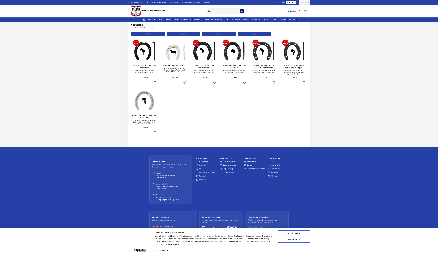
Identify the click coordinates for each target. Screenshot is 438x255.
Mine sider (202, 165)
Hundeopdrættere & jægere (256, 169)
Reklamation (203, 176)
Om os (273, 161)
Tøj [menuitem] (227, 20)
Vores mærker (275, 169)
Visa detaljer (160, 250)
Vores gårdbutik (276, 165)
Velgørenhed (275, 172)
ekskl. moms (291, 2)
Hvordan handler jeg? (230, 161)
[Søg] (242, 11)
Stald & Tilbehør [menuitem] (279, 20)
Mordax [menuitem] (197, 20)
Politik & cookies (228, 172)
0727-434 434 (161, 178)
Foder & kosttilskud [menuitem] (240, 20)
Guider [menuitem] (292, 20)
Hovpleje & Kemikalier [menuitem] (213, 20)
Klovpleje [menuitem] (256, 20)
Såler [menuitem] (168, 20)
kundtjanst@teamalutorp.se (165, 175)
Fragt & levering (228, 169)
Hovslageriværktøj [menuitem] (183, 20)
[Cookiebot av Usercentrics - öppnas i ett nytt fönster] (140, 250)
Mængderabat (251, 161)
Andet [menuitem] (266, 20)
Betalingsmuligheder (229, 165)
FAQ (200, 169)
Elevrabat (250, 165)
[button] (300, 11)
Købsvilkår (202, 180)
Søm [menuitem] (161, 20)
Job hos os (274, 176)
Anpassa (292, 240)
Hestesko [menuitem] (151, 20)
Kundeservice (203, 161)
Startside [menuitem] (144, 19)
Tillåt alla (294, 233)
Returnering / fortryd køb (207, 172)
